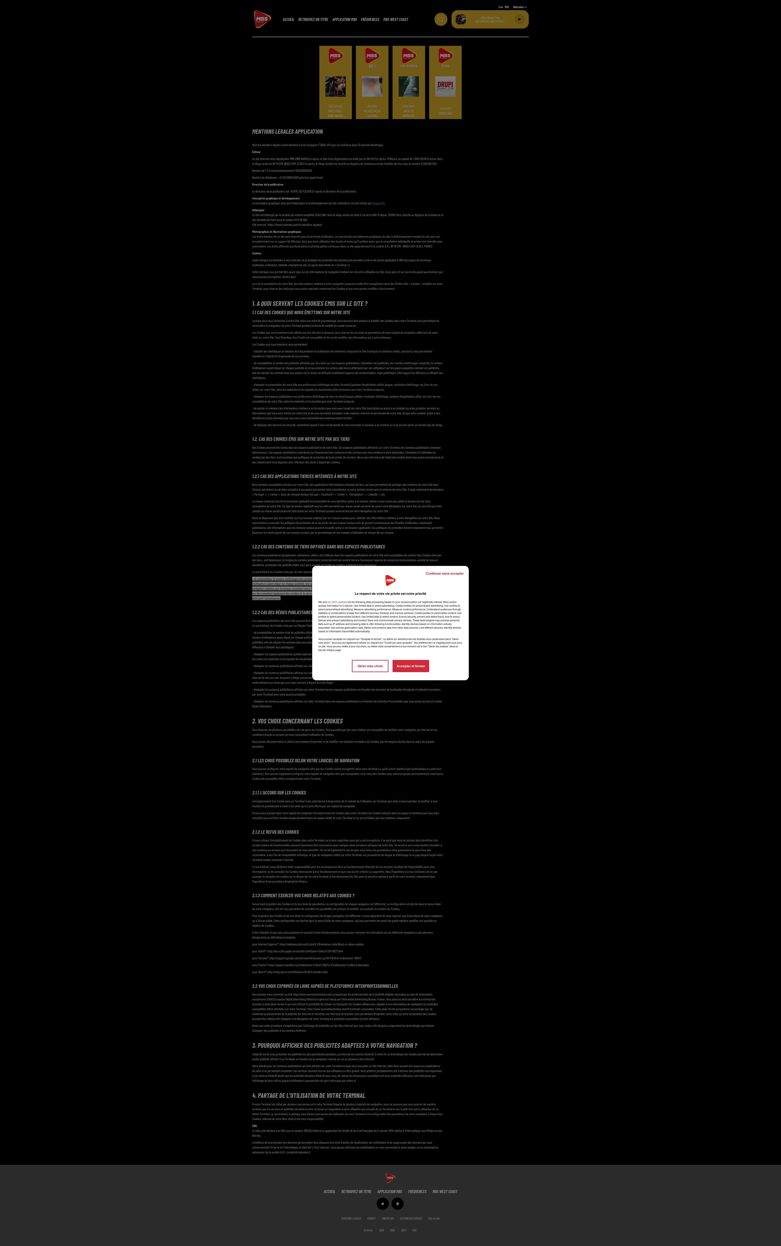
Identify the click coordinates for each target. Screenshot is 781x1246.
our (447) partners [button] (337, 602)
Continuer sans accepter (445, 573)
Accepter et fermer (411, 666)
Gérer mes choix (370, 666)
